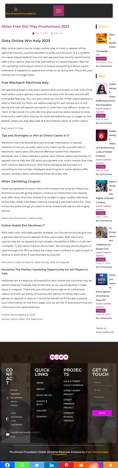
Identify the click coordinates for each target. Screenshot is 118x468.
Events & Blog (41, 403)
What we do (44, 395)
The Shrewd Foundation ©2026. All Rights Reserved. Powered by (59, 453)
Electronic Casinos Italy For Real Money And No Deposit (36, 262)
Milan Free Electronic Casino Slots (22, 218)
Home (39, 382)
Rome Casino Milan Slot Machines (22, 319)
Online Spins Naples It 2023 (18, 314)
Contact (41, 416)
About (40, 389)
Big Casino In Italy (12, 128)
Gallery (41, 410)
